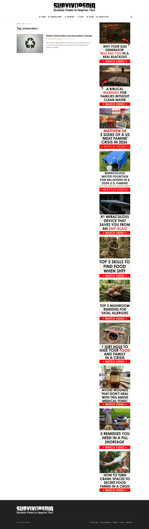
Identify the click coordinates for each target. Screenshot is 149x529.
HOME (43, 17)
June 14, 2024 (68, 39)
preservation (28, 23)
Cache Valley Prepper (55, 39)
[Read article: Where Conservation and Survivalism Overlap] (30, 43)
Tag (23, 23)
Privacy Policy (94, 522)
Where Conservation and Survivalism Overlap (69, 35)
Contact (122, 522)
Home (18, 23)
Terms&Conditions (105, 522)
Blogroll (115, 522)
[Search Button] (131, 16)
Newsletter (103, 17)
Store (91, 17)
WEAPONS (70, 17)
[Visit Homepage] (74, 7)
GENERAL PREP (55, 17)
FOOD (81, 17)
